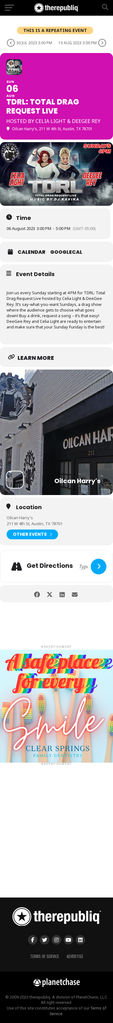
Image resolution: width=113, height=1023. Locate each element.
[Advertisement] (56, 823)
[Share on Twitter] (49, 593)
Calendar (32, 252)
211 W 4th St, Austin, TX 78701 (34, 523)
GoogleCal (66, 252)
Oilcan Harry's (20, 517)
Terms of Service (44, 956)
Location (29, 507)
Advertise (75, 956)
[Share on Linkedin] (61, 593)
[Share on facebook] (36, 593)
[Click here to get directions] (98, 566)
